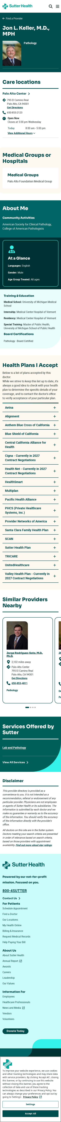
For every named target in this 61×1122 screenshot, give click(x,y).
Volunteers (8, 1019)
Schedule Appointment (15, 908)
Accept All (30, 1113)
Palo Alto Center (14, 93)
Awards (7, 966)
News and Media (14, 1007)
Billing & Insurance (13, 931)
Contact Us (10, 898)
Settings (30, 1104)
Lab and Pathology (14, 747)
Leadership (9, 977)
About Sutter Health (13, 955)
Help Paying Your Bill (14, 942)
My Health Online (12, 925)
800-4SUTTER (15, 890)
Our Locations (10, 919)
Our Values (9, 983)
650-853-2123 (14, 112)
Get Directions (15, 107)
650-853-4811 (20, 683)
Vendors (7, 1013)
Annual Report (13, 961)
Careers (7, 972)
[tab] (27, 707)
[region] (30, 1089)
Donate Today (15, 1031)
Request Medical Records (16, 936)
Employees (9, 996)
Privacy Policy (33, 1096)
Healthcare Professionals (16, 1002)
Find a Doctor (10, 914)
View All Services (14, 762)
